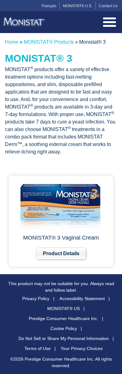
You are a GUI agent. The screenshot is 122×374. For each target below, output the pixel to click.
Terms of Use (37, 348)
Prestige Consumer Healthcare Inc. (63, 318)
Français (49, 6)
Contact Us (108, 6)
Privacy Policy (35, 298)
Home (11, 42)
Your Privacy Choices (82, 348)
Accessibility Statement (82, 298)
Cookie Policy (63, 328)
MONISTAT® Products (49, 42)
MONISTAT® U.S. (77, 6)
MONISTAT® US (63, 308)
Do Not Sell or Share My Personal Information (63, 338)
